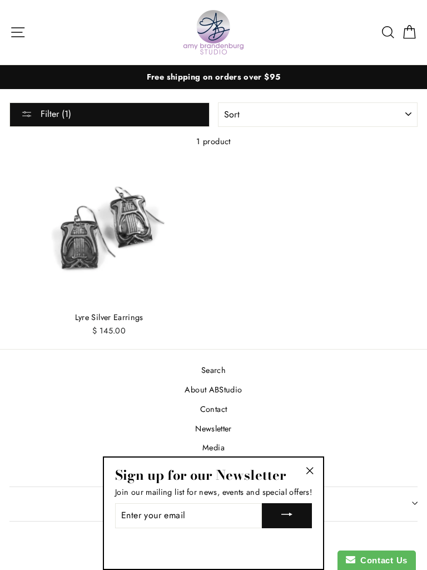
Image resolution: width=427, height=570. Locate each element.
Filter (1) (54, 113)
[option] (213, 77)
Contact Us (381, 560)
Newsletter (213, 428)
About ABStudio (213, 389)
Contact (213, 409)
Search (213, 370)
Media (213, 447)
